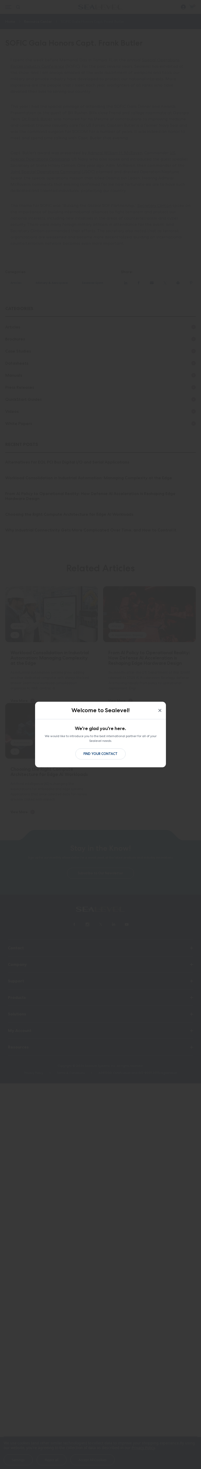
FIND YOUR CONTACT (100, 754)
